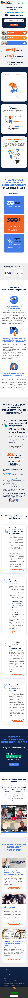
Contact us (6, 972)
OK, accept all (14, 993)
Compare (14, 24)
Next (26, 273)
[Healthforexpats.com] (6, 3)
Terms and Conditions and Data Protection (14, 983)
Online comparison (8, 971)
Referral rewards (7, 974)
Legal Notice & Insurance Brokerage (12, 985)
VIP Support (6, 978)
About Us (6, 976)
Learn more (18, 569)
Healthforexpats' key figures (10, 980)
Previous (1, 273)
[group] (14, 33)
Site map (6, 969)
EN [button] (19, 3)
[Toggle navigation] (25, 3)
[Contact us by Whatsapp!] (22, 3)
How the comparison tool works (11, 982)
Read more (14, 888)
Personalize (14, 995)
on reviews (14, 56)
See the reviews (14, 764)
